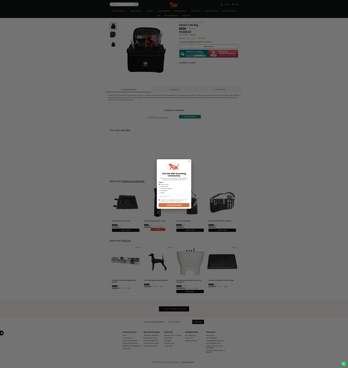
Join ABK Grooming (173, 205)
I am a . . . (161, 182)
